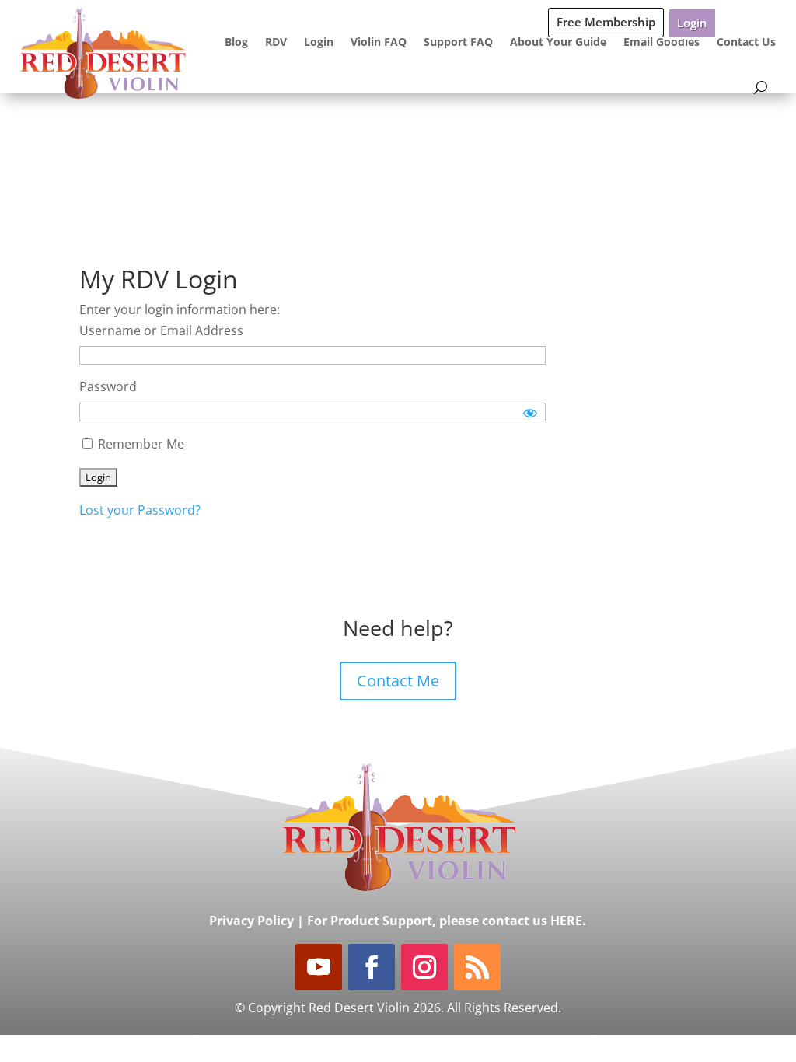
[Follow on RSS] (477, 967)
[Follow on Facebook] (371, 967)
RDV (276, 41)
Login (692, 22)
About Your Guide (558, 41)
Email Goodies (661, 41)
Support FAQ (458, 41)
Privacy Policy (251, 920)
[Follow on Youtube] (318, 967)
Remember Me (139, 443)
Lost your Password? (140, 510)
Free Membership (606, 22)
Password (108, 386)
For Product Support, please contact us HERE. (446, 920)
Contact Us (746, 41)
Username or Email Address (161, 330)
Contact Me (398, 680)
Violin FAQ (379, 41)
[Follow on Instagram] (424, 967)
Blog (236, 41)
